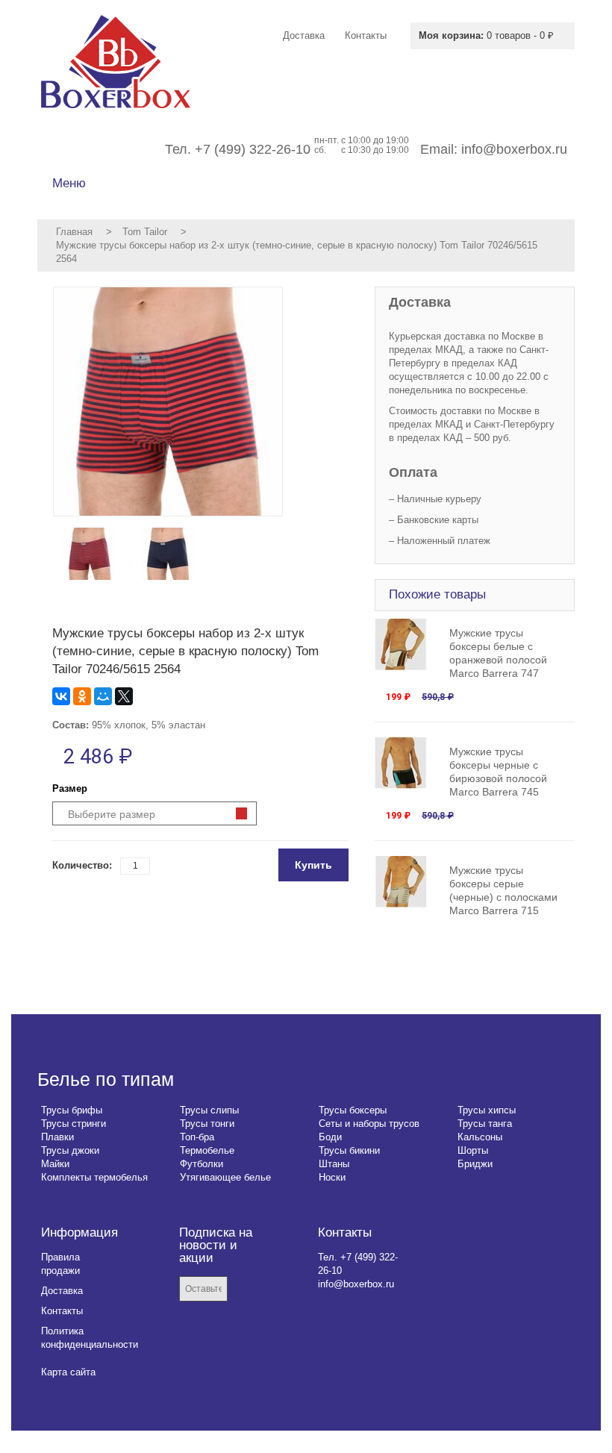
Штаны (334, 1163)
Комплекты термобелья (94, 1177)
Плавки (57, 1137)
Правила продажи (60, 1264)
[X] (124, 696)
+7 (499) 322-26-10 (252, 149)
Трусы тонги (207, 1123)
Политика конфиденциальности (89, 1337)
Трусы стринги (73, 1123)
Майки (55, 1163)
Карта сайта (68, 1372)
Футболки (201, 1163)
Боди (330, 1137)
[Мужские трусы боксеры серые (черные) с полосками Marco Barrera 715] (408, 882)
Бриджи (475, 1163)
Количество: (82, 865)
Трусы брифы (71, 1110)
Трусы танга (485, 1123)
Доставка (62, 1290)
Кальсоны (480, 1137)
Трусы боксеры (353, 1110)
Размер (69, 788)
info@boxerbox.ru (514, 149)
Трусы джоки (70, 1150)
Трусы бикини (349, 1150)
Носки (332, 1177)
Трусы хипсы (487, 1110)
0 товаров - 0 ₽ (486, 35)
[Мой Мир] (103, 696)
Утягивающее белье (225, 1177)
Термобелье (207, 1150)
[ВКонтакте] (61, 696)
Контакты (62, 1310)
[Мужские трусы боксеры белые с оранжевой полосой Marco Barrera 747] (408, 645)
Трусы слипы (209, 1110)
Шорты (473, 1150)
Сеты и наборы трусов (369, 1123)
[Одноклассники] (82, 696)
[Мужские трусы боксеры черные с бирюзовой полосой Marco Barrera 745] (408, 763)
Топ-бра (197, 1137)
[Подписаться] (249, 1290)
